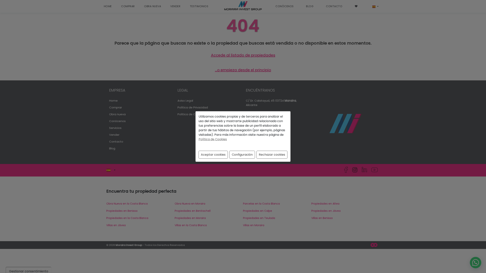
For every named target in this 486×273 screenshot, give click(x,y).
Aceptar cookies (213, 154)
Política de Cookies (213, 139)
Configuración (242, 154)
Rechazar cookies (272, 154)
